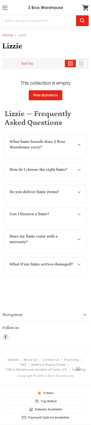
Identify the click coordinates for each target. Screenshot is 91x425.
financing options (45, 224)
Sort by (27, 63)
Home (7, 35)
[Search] (82, 20)
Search (12, 360)
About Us (30, 360)
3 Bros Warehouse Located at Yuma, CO (36, 369)
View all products (45, 95)
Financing (71, 360)
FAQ (23, 364)
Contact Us (50, 360)
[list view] (81, 63)
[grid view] (70, 63)
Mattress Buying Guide (48, 364)
